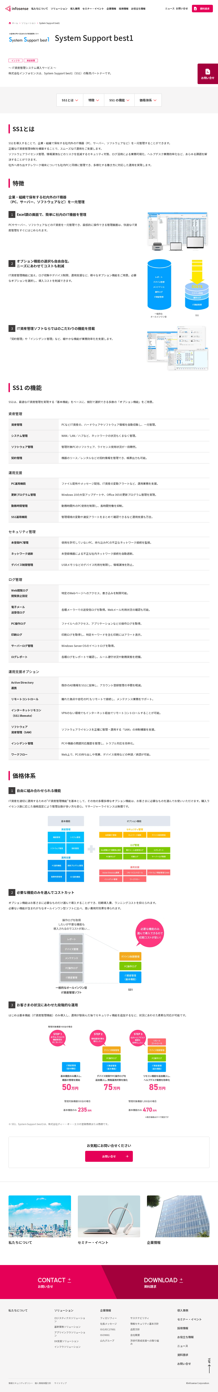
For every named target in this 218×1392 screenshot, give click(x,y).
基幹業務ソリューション (67, 1326)
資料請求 (182, 1355)
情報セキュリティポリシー (21, 1383)
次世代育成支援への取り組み (144, 1342)
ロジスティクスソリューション (69, 1319)
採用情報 (182, 1328)
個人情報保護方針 (43, 1383)
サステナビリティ (139, 1318)
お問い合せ (184, 1364)
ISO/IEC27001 (107, 1329)
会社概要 (135, 1334)
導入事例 (182, 1310)
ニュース (182, 1346)
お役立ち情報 (185, 1337)
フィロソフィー (108, 1318)
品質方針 (135, 1329)
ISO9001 (105, 1334)
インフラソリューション (67, 1346)
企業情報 (105, 1310)
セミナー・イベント (189, 1319)
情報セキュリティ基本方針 (144, 1323)
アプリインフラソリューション (69, 1334)
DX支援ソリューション (66, 1341)
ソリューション (63, 1310)
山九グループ (107, 1340)
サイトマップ (60, 1383)
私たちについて (18, 1310)
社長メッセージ (108, 1323)
